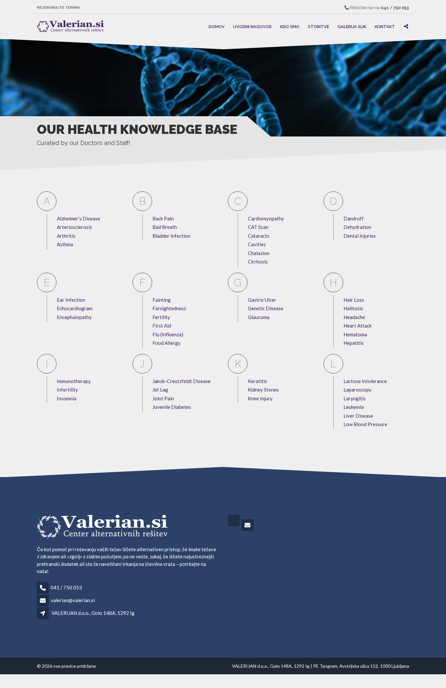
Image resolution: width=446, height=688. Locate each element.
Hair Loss (353, 300)
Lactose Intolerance (365, 381)
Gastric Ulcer (262, 300)
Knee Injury (260, 398)
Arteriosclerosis (74, 227)
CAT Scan (258, 227)
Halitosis (353, 308)
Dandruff (353, 218)
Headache (354, 317)
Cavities (257, 244)
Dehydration (357, 227)
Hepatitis (353, 343)
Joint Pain (163, 398)
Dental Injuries (359, 236)
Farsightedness (169, 308)
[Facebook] (234, 525)
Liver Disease (358, 416)
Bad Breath (164, 227)
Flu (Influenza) (167, 334)
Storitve (318, 26)
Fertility (161, 317)
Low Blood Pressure (365, 424)
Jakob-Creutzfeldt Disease (181, 381)
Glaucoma (258, 317)
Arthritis (66, 236)
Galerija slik (352, 26)
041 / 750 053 (66, 587)
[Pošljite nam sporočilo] (248, 525)
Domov (217, 26)
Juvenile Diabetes (171, 407)
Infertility (67, 389)
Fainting (161, 300)
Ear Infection (71, 300)
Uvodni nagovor (252, 26)
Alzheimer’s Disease (78, 218)
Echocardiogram (74, 308)
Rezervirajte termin (58, 8)
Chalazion (258, 253)
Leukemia (353, 407)
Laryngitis (354, 398)
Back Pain (163, 218)
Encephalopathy (74, 317)
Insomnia (66, 398)
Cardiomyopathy (266, 218)
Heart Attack (357, 325)
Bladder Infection (171, 236)
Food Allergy (166, 343)
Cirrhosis (258, 261)
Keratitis (257, 381)
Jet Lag (160, 389)
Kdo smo (289, 26)
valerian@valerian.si (73, 600)
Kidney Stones (263, 389)
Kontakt (385, 26)
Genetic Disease (265, 308)
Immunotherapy (74, 381)
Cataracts (258, 236)
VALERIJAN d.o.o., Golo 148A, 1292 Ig (93, 613)
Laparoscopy (357, 389)
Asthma (65, 244)
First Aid (161, 325)
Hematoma (355, 334)
